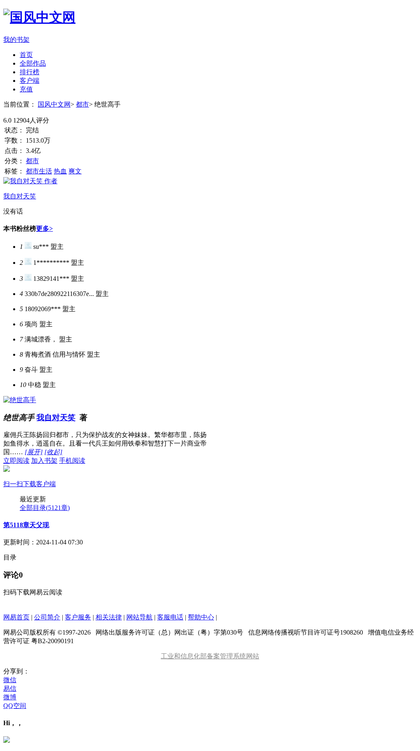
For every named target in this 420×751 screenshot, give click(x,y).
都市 (82, 104)
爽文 (75, 171)
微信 (9, 679)
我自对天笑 (56, 417)
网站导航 (139, 617)
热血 (60, 171)
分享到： (16, 671)
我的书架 (16, 39)
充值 (26, 89)
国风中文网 (54, 104)
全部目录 (45, 507)
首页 (26, 54)
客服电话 (170, 617)
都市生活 (39, 171)
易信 (9, 688)
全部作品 (33, 63)
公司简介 (47, 617)
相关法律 (109, 617)
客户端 (29, 80)
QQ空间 (14, 705)
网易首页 (16, 617)
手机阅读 (44, 472)
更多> (44, 228)
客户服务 (78, 617)
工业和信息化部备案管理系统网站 (210, 656)
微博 (9, 697)
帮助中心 (201, 617)
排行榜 (29, 71)
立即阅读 (16, 460)
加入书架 (44, 460)
